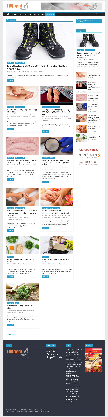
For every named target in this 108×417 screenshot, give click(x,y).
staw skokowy (73, 383)
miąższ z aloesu (11, 266)
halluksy (80, 359)
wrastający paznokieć (26, 116)
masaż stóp (80, 362)
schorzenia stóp (16, 116)
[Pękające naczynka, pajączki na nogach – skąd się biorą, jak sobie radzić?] (56, 138)
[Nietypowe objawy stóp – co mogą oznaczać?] (22, 87)
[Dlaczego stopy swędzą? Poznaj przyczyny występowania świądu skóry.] (56, 87)
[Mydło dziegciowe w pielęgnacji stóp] (56, 237)
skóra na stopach (55, 118)
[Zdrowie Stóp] (8, 14)
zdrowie (52, 169)
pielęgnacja (69, 373)
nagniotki (68, 366)
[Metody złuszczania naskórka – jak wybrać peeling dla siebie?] (22, 138)
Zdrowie (22, 62)
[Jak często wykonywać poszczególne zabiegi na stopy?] (56, 189)
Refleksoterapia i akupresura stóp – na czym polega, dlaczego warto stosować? (22, 212)
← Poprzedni (10, 335)
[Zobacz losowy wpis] (100, 14)
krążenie (26, 310)
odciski (68, 369)
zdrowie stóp (45, 120)
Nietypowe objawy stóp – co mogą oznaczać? (22, 110)
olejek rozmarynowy (15, 312)
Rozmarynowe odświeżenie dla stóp (20, 306)
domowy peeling (75, 357)
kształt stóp (69, 362)
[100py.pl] (17, 349)
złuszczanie (68, 402)
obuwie (31, 71)
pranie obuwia (37, 71)
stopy (42, 71)
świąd (69, 118)
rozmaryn (22, 312)
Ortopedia (32, 14)
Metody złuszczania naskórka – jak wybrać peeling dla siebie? (22, 161)
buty (28, 71)
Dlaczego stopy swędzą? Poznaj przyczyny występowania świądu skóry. (56, 111)
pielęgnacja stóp (64, 116)
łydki (61, 167)
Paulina (20, 263)
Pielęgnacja (50, 14)
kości (67, 361)
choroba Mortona (75, 354)
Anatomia (41, 14)
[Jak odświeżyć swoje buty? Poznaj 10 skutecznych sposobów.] (39, 24)
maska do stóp (69, 364)
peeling (61, 215)
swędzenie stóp (63, 118)
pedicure (72, 369)
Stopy (25, 14)
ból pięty (29, 114)
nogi (64, 167)
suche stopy (71, 389)
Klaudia (22, 71)
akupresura (28, 217)
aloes (25, 263)
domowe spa (28, 164)
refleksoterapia (11, 219)
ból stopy (9, 116)
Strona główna (16, 14)
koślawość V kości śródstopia (74, 361)
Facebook (55, 349)
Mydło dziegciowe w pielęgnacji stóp (55, 260)
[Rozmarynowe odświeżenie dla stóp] (22, 284)
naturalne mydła (52, 266)
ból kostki (70, 349)
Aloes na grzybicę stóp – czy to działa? (20, 260)
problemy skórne (46, 118)
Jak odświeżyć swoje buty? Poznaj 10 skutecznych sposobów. (37, 67)
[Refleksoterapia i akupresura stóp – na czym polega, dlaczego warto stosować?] (22, 189)
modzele (79, 364)
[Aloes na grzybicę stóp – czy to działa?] (22, 237)
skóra (48, 169)
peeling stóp (14, 167)
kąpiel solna (74, 362)
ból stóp (34, 114)
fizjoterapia (68, 359)
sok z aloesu (18, 266)
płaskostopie (75, 380)
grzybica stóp (31, 263)
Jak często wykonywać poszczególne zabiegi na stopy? (55, 211)
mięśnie (74, 364)
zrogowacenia (30, 167)
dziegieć (61, 263)
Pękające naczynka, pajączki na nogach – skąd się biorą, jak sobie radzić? (56, 162)
